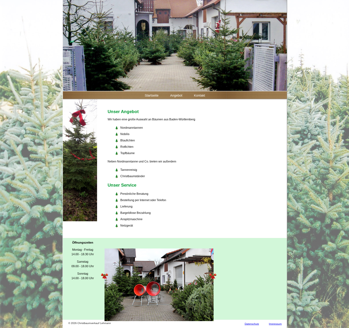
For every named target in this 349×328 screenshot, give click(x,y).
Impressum (275, 323)
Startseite (152, 95)
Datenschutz (252, 323)
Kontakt (199, 95)
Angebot (176, 95)
